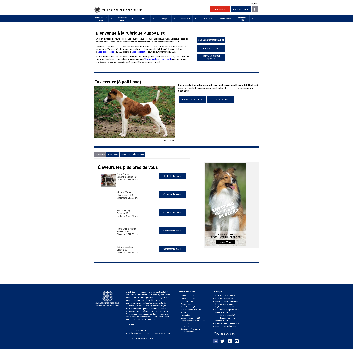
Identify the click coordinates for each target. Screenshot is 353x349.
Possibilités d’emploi (188, 307)
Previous (90, 114)
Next (179, 114)
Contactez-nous (241, 9)
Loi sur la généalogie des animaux (228, 323)
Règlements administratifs (225, 307)
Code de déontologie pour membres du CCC (225, 319)
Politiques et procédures (224, 304)
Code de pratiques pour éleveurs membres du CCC (227, 311)
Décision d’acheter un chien (211, 40)
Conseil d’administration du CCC (193, 320)
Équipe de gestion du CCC (190, 318)
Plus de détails (220, 99)
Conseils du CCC (187, 326)
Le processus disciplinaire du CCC (227, 326)
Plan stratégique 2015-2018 (191, 309)
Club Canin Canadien (152, 10)
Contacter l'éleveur (172, 176)
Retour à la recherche (192, 99)
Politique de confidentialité (225, 296)
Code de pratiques (139, 52)
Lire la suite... (130, 324)
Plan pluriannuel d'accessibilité (226, 301)
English (254, 3)
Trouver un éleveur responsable (158, 59)
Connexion (220, 9)
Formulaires (185, 315)
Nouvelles (184, 312)
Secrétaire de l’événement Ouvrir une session (190, 330)
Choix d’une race (211, 48)
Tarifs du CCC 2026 (188, 296)
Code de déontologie (107, 52)
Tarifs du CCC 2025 (188, 298)
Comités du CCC (187, 323)
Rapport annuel (187, 304)
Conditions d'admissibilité (225, 315)
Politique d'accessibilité (224, 298)
